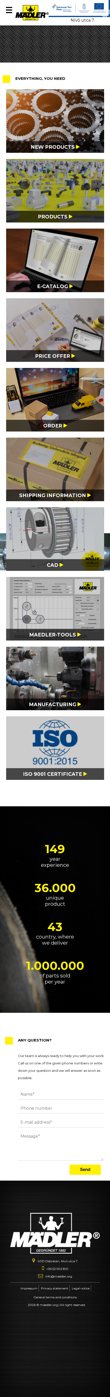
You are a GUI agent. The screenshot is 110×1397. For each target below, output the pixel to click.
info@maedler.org (58, 1276)
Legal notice (81, 1288)
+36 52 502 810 (57, 1269)
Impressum (28, 1288)
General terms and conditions (55, 1297)
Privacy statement (54, 1288)
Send (85, 1169)
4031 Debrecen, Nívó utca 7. (86, 18)
